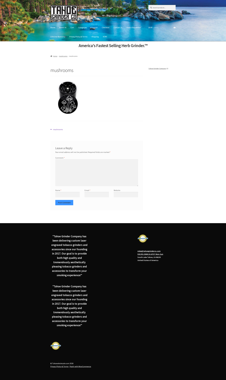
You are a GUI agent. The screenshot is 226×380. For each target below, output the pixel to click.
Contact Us (118, 27)
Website (117, 190)
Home (52, 27)
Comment (60, 158)
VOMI (105, 36)
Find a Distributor (134, 27)
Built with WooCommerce (80, 366)
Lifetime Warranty (57, 36)
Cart (72, 27)
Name (58, 190)
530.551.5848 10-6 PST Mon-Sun (150, 254)
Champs (94, 27)
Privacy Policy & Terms (78, 36)
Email (87, 190)
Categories (82, 27)
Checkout (105, 27)
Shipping (95, 36)
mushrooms (63, 56)
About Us (62, 27)
